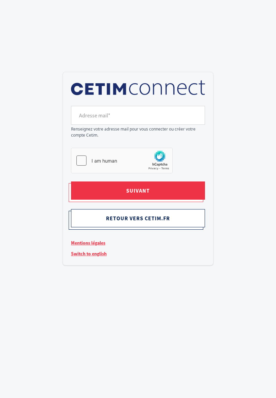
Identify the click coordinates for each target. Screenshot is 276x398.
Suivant (138, 190)
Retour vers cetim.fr (138, 218)
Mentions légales (88, 243)
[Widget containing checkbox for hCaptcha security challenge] (122, 160)
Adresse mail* (94, 115)
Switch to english (89, 254)
